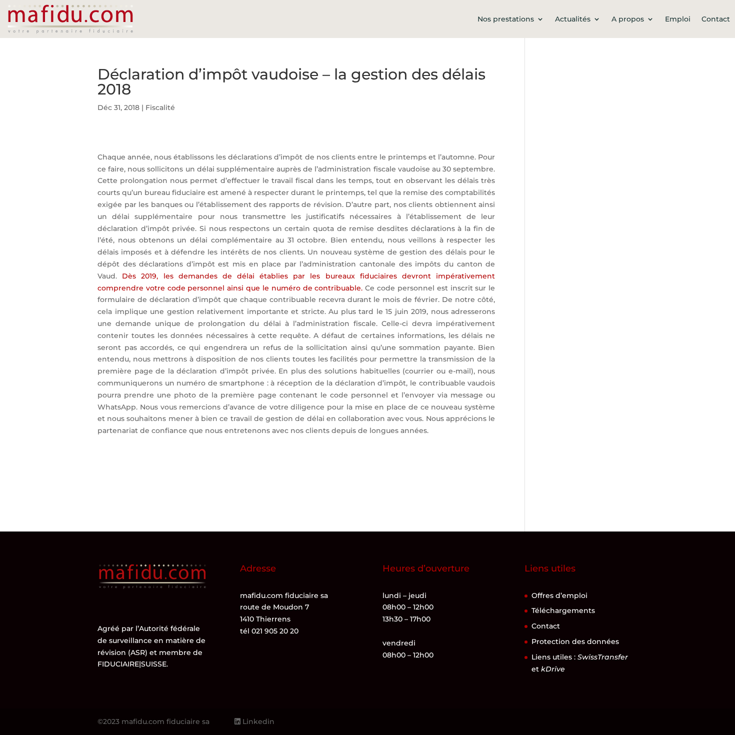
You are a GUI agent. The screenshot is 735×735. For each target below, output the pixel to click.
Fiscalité (160, 107)
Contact (716, 19)
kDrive (553, 669)
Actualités (572, 19)
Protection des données (575, 641)
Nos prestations (506, 19)
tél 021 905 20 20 (269, 631)
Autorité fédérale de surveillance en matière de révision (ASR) (152, 640)
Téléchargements (563, 610)
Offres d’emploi (560, 595)
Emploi (677, 19)
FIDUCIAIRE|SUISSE (132, 664)
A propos (628, 19)
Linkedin (257, 721)
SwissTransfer (603, 657)
